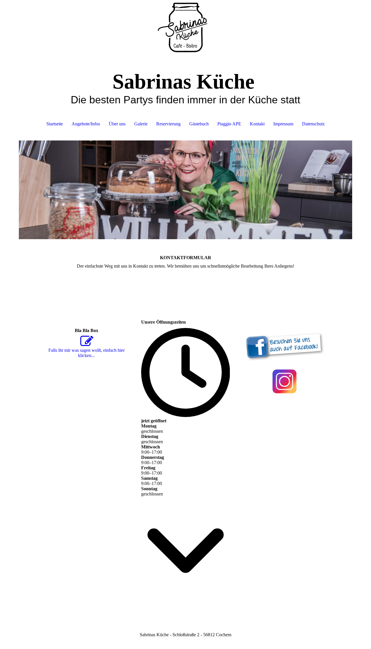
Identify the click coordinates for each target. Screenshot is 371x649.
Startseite (54, 123)
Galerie (141, 123)
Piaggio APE (229, 123)
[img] (185, 29)
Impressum (283, 123)
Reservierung (168, 123)
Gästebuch (199, 123)
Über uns (117, 123)
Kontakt (257, 123)
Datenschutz (313, 123)
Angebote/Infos (86, 123)
